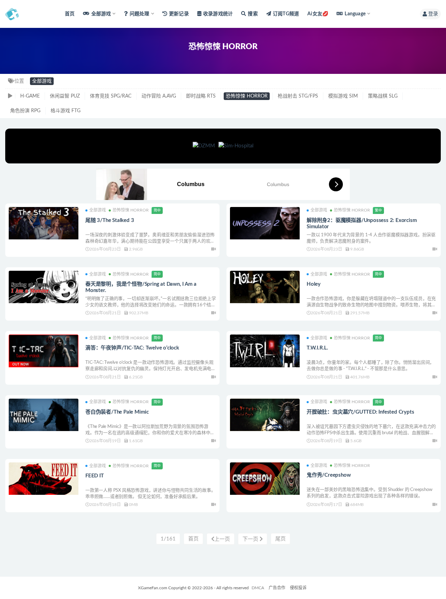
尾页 (280, 539)
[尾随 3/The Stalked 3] (43, 223)
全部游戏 (42, 81)
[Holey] (265, 287)
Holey (314, 284)
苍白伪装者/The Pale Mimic (117, 412)
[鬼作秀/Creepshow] (265, 478)
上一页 (222, 539)
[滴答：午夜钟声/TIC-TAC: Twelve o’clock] (43, 351)
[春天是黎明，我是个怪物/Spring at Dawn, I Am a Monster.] (43, 287)
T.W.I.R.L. (317, 348)
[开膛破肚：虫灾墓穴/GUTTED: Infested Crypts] (265, 415)
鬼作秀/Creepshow (329, 475)
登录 (433, 13)
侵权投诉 (298, 588)
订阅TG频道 (286, 13)
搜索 (252, 13)
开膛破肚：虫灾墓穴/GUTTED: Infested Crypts (360, 412)
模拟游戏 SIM (343, 96)
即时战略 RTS (201, 96)
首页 (70, 13)
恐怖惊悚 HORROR (247, 96)
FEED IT (94, 475)
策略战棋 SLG (383, 96)
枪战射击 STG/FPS (298, 96)
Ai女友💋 (317, 13)
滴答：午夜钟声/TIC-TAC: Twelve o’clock (132, 348)
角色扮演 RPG (25, 110)
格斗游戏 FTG (65, 110)
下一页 (251, 539)
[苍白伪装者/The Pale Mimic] (43, 415)
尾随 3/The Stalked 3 (109, 220)
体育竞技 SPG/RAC (110, 96)
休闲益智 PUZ (65, 96)
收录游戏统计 (218, 13)
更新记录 (179, 13)
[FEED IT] (43, 478)
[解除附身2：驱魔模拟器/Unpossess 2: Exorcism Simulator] (265, 223)
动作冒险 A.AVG (158, 96)
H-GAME (30, 96)
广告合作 (277, 588)
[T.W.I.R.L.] (265, 351)
